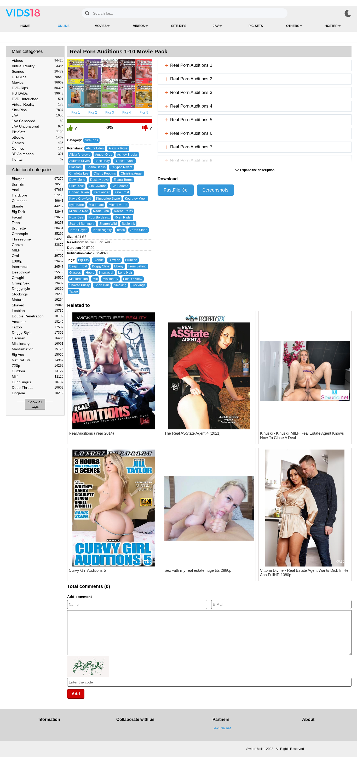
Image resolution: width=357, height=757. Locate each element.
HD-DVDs (38, 93)
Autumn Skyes (79, 161)
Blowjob (38, 179)
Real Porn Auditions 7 (191, 146)
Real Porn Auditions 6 (191, 133)
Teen (38, 223)
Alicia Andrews (79, 154)
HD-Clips (38, 77)
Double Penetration (38, 316)
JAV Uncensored (38, 126)
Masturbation (38, 349)
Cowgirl (38, 278)
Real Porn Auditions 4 (191, 106)
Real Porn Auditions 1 (191, 65)
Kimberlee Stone (108, 198)
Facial (38, 217)
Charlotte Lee (79, 173)
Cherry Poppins (105, 173)
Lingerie (38, 393)
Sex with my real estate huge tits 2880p (197, 570)
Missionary (38, 343)
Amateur (38, 321)
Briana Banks (96, 167)
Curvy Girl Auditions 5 (87, 570)
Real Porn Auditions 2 (191, 78)
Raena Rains (123, 211)
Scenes (38, 71)
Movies (101, 26)
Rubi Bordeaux (99, 217)
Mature (38, 300)
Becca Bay (102, 161)
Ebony (118, 266)
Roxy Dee (76, 217)
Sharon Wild (108, 224)
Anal (38, 190)
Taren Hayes (78, 230)
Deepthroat (38, 272)
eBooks (38, 137)
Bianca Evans (124, 161)
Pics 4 (126, 112)
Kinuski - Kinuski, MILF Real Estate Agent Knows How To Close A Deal (302, 435)
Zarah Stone (138, 230)
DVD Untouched (38, 99)
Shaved (38, 305)
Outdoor (38, 371)
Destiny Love (99, 180)
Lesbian (38, 311)
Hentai (38, 159)
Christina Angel (131, 173)
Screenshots (215, 190)
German (38, 338)
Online (64, 26)
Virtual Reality (38, 66)
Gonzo (38, 245)
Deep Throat (38, 387)
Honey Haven (79, 192)
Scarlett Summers (81, 224)
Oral (38, 256)
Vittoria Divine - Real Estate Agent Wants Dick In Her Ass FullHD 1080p (305, 572)
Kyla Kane (76, 205)
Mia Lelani (96, 205)
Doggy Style (38, 332)
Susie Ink (128, 224)
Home (25, 26)
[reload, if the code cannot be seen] (88, 676)
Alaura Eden (95, 148)
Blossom (75, 167)
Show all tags (35, 404)
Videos (139, 26)
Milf (38, 376)
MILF (38, 250)
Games (38, 143)
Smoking (120, 285)
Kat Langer (102, 192)
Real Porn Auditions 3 (191, 92)
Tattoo (38, 327)
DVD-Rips (38, 88)
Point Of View (132, 279)
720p (38, 365)
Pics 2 (92, 112)
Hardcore (38, 195)
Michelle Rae (78, 211)
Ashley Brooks (127, 154)
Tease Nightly (102, 230)
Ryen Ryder (123, 217)
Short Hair (102, 285)
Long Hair (125, 272)
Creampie (38, 234)
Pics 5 (144, 112)
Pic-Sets (256, 26)
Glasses (75, 272)
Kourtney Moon (136, 198)
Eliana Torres (123, 180)
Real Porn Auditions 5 (191, 119)
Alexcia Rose (118, 148)
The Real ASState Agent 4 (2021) (192, 433)
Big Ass (38, 354)
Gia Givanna (98, 186)
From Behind (137, 266)
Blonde (38, 206)
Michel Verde (118, 205)
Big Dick (38, 212)
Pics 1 (75, 112)
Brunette (38, 228)
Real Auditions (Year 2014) (91, 433)
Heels (90, 272)
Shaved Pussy (79, 285)
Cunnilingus (38, 382)
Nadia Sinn (101, 211)
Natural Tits (38, 360)
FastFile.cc (175, 190)
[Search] (87, 13)
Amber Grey (103, 154)
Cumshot (38, 201)
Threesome (38, 239)
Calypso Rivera (122, 167)
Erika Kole (76, 186)
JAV (216, 26)
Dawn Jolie (77, 180)
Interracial (38, 267)
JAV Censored (38, 121)
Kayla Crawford (80, 198)
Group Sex (38, 283)
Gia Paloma (120, 186)
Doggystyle (38, 289)
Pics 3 (109, 112)
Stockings (38, 294)
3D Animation (38, 154)
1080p (38, 261)
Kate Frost (121, 192)
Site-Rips (178, 26)
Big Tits (38, 184)
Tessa (121, 230)
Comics (38, 148)
